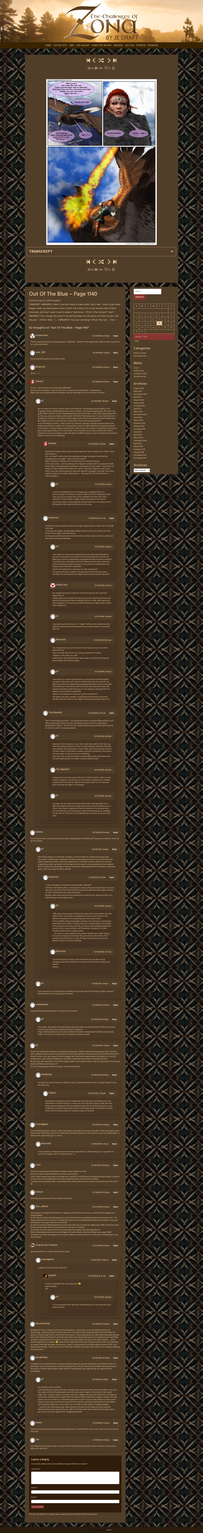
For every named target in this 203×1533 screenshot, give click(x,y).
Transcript (41, 251)
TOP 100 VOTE (60, 45)
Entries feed (139, 370)
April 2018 (138, 443)
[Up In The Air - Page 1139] (94, 60)
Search (139, 297)
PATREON (140, 45)
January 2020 (139, 426)
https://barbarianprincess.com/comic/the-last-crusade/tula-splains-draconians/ (76, 1217)
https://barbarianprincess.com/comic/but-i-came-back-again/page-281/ (86, 413)
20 (159, 323)
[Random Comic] (101, 60)
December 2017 (140, 455)
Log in (136, 367)
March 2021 (138, 411)
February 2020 (139, 423)
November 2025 (140, 394)
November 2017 (140, 458)
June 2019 (138, 432)
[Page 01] (88, 60)
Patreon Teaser (140, 353)
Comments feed (140, 373)
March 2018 (138, 446)
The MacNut (55, 713)
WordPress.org (140, 376)
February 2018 (139, 449)
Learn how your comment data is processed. (79, 1514)
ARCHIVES (118, 45)
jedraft (57, 300)
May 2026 (138, 391)
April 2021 (138, 408)
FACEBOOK (153, 45)
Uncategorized (140, 356)
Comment (35, 1469)
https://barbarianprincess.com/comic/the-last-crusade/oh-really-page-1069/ (73, 1225)
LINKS (71, 45)
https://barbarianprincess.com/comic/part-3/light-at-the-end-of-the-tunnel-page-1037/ (75, 1393)
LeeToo (108, 1530)
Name (33, 1487)
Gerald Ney (42, 1357)
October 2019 (139, 429)
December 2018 (140, 440)
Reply (115, 336)
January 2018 (139, 452)
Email (33, 1497)
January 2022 (139, 403)
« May (136, 341)
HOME (48, 45)
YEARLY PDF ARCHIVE (102, 45)
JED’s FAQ (129, 45)
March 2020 (138, 420)
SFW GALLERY (83, 45)
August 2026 (139, 388)
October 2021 (139, 405)
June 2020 (138, 417)
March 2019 (138, 437)
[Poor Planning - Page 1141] (108, 60)
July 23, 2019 (45, 300)
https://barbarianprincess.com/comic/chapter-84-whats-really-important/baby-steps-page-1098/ (76, 1033)
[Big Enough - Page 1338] (114, 60)
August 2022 (139, 400)
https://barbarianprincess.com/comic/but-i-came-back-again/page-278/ (77, 411)
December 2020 (140, 414)
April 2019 (138, 434)
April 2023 (138, 397)
